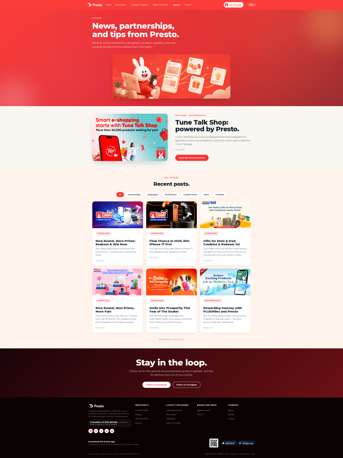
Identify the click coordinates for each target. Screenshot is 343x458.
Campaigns (152, 194)
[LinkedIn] (107, 431)
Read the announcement (192, 158)
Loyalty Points (190, 194)
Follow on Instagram (186, 385)
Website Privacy (223, 454)
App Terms (234, 454)
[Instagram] (96, 431)
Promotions (171, 194)
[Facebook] (90, 431)
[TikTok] (101, 431)
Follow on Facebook (156, 385)
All (120, 194)
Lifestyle (220, 194)
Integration (171, 419)
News (206, 194)
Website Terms (210, 454)
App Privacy (245, 454)
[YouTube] (112, 431)
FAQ (253, 454)
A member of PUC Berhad (103, 422)
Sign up (138, 423)
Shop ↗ (200, 414)
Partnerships (134, 194)
